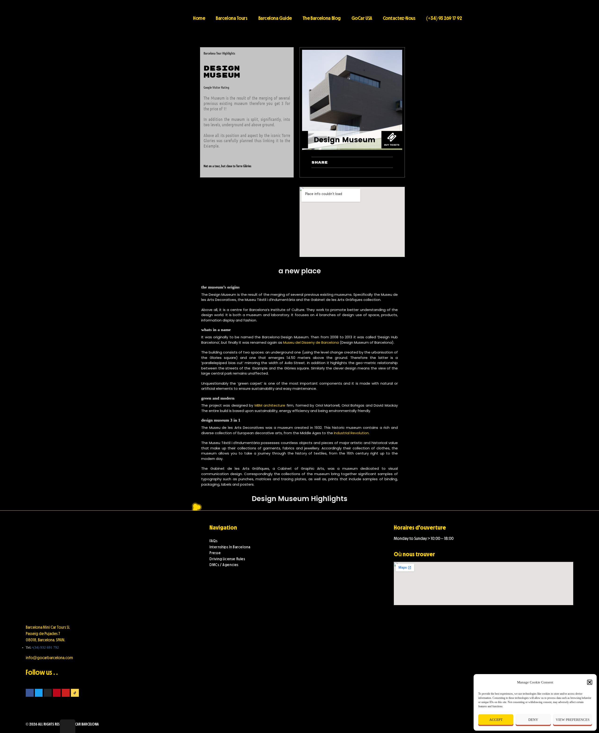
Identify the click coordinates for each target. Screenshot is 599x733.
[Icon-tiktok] (75, 693)
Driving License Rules (227, 559)
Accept (496, 720)
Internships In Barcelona (229, 547)
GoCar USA (361, 18)
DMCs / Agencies (223, 565)
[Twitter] (39, 693)
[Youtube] (66, 693)
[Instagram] (48, 693)
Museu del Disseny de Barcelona (311, 342)
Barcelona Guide (275, 18)
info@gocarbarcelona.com (49, 658)
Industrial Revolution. (352, 432)
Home (199, 18)
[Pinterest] (57, 693)
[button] (589, 682)
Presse (215, 553)
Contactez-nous (399, 18)
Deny (533, 720)
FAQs (213, 541)
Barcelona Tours (231, 18)
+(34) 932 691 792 (45, 647)
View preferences (572, 720)
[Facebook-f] (30, 693)
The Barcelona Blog (322, 18)
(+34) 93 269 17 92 (444, 18)
